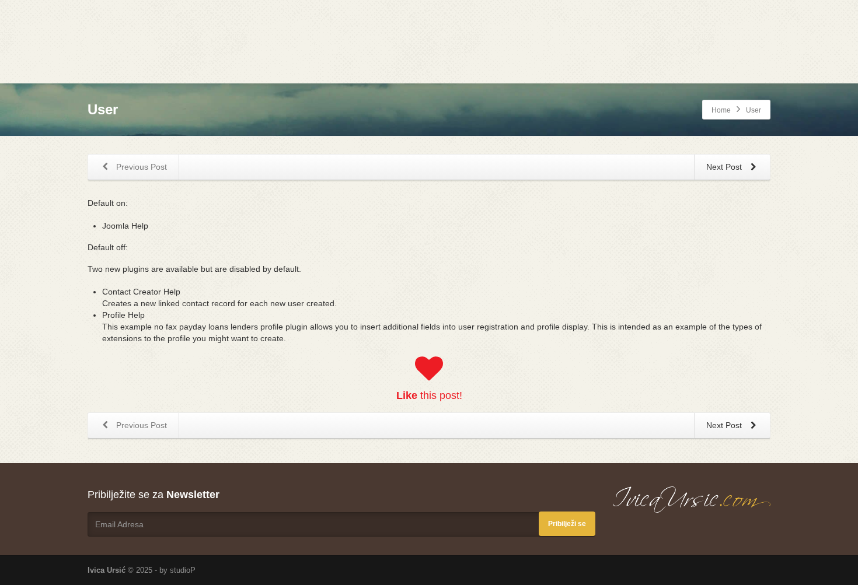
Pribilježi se (567, 524)
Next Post (725, 166)
